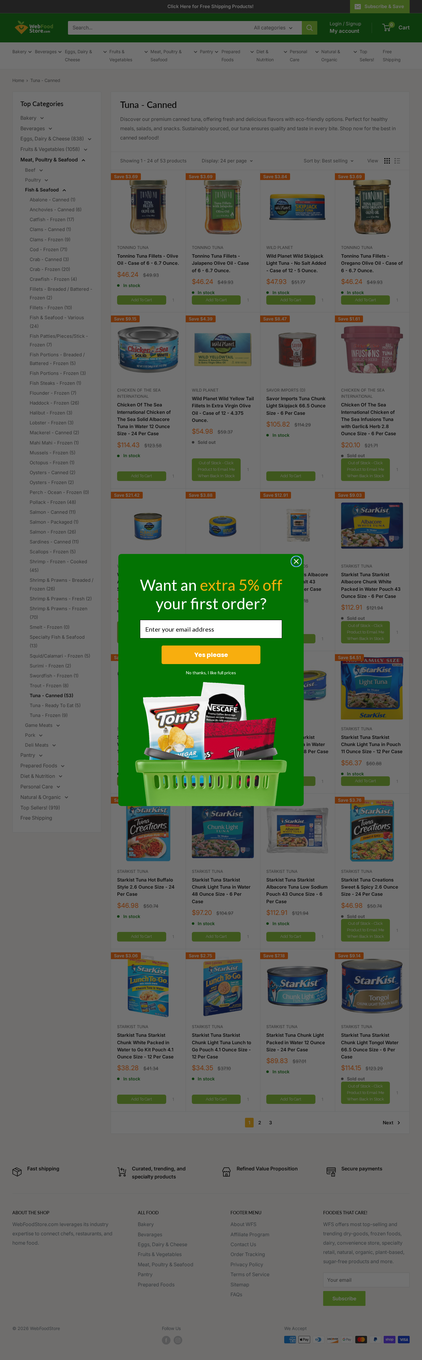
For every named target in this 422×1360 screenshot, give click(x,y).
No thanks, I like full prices (211, 672)
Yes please (211, 654)
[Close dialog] (296, 561)
